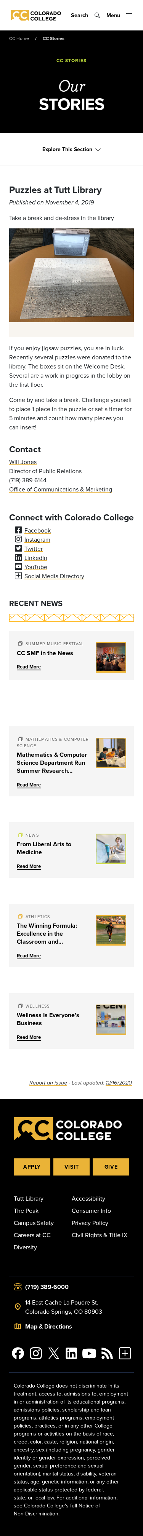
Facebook (37, 530)
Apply (32, 1167)
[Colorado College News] (107, 1353)
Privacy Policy (90, 1223)
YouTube (35, 567)
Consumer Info (91, 1210)
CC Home (19, 38)
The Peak (26, 1210)
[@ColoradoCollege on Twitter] (54, 1353)
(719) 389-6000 (47, 1286)
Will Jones (23, 462)
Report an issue (48, 1083)
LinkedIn (35, 557)
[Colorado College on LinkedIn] (71, 1353)
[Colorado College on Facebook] (18, 1353)
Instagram (37, 539)
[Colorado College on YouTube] (89, 1353)
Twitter (33, 548)
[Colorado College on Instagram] (36, 1353)
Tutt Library (28, 1198)
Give (111, 1167)
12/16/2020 (119, 1083)
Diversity (25, 1247)
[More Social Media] (125, 1353)
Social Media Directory (54, 576)
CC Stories (53, 38)
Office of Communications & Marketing (60, 489)
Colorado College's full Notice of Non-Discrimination (57, 1509)
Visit (71, 1167)
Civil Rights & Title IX (99, 1235)
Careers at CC (32, 1235)
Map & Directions (48, 1326)
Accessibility (88, 1198)
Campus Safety (34, 1223)
